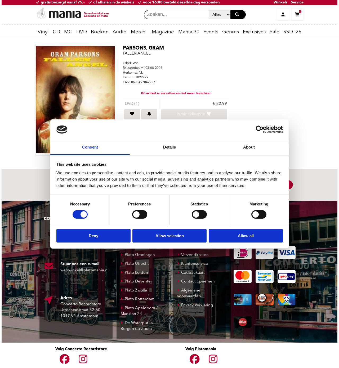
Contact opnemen (198, 282)
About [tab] (249, 147)
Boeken (100, 32)
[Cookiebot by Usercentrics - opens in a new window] (260, 129)
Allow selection (169, 236)
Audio (120, 32)
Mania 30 (188, 32)
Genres (230, 32)
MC (68, 32)
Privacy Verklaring (197, 305)
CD (56, 32)
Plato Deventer (138, 282)
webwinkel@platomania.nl (84, 270)
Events (210, 32)
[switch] (139, 214)
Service (297, 2)
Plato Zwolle (136, 291)
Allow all (246, 236)
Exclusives (254, 32)
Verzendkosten (195, 255)
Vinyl (43, 32)
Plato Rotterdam (139, 299)
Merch (138, 32)
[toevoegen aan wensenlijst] (132, 114)
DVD (81, 32)
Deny (93, 236)
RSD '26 (292, 32)
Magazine (163, 32)
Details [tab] (169, 147)
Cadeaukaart (193, 273)
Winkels (280, 2)
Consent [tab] (90, 147)
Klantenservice (194, 264)
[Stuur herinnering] (149, 114)
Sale (274, 32)
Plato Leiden (136, 273)
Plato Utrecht (137, 264)
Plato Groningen (140, 255)
